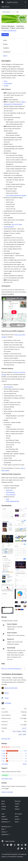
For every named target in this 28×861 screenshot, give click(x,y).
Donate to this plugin (7, 792)
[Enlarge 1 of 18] (11, 510)
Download (5, 34)
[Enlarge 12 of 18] (24, 529)
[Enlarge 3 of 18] (11, 535)
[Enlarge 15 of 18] (24, 560)
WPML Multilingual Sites (12, 501)
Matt (3, 829)
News (3, 804)
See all (25, 764)
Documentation (8, 83)
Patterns (17, 809)
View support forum (6, 778)
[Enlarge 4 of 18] (11, 557)
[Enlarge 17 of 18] (24, 591)
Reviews (5, 44)
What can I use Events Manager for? (11, 668)
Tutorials (6, 85)
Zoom (7, 499)
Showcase (18, 801)
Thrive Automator (11, 494)
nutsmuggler (8, 703)
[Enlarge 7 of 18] (11, 594)
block (14, 731)
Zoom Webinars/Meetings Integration (16, 195)
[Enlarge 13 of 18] (24, 535)
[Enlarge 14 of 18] (24, 545)
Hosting (3, 806)
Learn (3, 814)
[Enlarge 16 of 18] (24, 580)
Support (5, 55)
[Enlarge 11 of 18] (24, 521)
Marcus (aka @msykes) (9, 30)
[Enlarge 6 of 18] (11, 586)
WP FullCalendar (10, 492)
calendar (24, 731)
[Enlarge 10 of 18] (24, 515)
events (20, 734)
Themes (17, 804)
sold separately (8, 387)
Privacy (3, 809)
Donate (17, 819)
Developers (4, 819)
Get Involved (18, 814)
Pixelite (7, 698)
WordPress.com (6, 826)
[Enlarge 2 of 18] (11, 522)
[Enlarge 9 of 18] (24, 510)
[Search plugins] (17, 11)
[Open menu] (25, 2)
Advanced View (5, 738)
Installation (6, 48)
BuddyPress (9, 490)
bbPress (4, 832)
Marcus (7, 693)
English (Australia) (10, 841)
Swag (17, 822)
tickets (24, 734)
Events (17, 816)
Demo (5, 81)
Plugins (17, 806)
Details (5, 40)
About (3, 801)
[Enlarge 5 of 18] (11, 576)
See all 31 (24, 728)
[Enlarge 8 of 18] (11, 609)
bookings (19, 731)
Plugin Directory (5, 6)
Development (6, 52)
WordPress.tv (5, 822)
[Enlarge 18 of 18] (24, 602)
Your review (4, 764)
